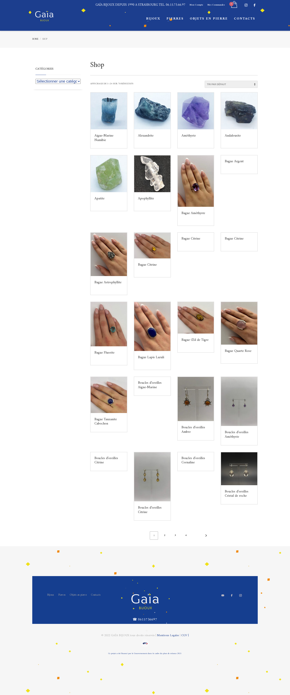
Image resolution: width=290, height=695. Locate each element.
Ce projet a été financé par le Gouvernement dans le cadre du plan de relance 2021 (145, 653)
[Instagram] (246, 5)
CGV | (185, 635)
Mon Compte (196, 5)
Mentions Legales (168, 635)
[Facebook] (254, 5)
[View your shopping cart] (234, 5)
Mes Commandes (216, 5)
